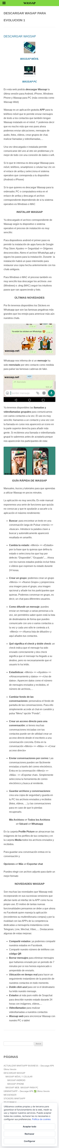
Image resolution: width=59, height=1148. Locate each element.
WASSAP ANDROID (16, 1080)
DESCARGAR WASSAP (20, 36)
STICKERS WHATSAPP (14, 1098)
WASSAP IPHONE (15, 1084)
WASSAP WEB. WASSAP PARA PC (21, 1087)
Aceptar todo (29, 1126)
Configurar (29, 1141)
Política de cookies (41, 1119)
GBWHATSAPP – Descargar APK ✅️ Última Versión (27, 1091)
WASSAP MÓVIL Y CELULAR (18, 1077)
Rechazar (29, 1134)
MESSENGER (10, 1095)
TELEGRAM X (10, 1102)
